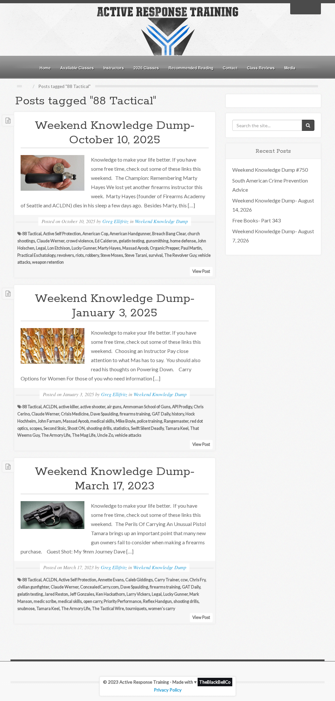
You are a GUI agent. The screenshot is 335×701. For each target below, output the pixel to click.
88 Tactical (32, 233)
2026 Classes (146, 68)
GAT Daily (161, 414)
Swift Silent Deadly (147, 428)
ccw (184, 579)
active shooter (92, 406)
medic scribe (45, 601)
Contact (230, 68)
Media (289, 68)
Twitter (305, 8)
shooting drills (99, 428)
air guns (114, 406)
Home (45, 68)
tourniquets (136, 608)
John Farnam (49, 421)
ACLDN (50, 406)
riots (80, 255)
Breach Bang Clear (169, 233)
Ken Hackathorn (110, 594)
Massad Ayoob (135, 248)
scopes (35, 428)
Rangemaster (176, 421)
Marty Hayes (109, 248)
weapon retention (48, 262)
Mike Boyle (125, 421)
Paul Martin (191, 248)
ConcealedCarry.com (99, 587)
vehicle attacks (128, 435)
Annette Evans (111, 579)
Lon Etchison (58, 248)
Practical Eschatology (36, 255)
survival (156, 255)
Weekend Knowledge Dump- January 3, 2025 (115, 306)
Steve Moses (111, 255)
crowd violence (79, 240)
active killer (69, 406)
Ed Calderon (106, 240)
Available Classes (77, 68)
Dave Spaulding (104, 414)
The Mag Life (84, 435)
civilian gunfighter (33, 587)
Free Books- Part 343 (256, 220)
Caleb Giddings (139, 579)
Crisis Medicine (75, 414)
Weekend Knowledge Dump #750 (270, 169)
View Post (201, 271)
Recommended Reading (190, 68)
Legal (41, 248)
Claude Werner (50, 240)
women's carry (161, 608)
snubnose (26, 608)
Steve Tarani (136, 255)
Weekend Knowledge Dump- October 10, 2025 (115, 133)
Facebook (297, 8)
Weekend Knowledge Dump (161, 221)
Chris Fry (197, 579)
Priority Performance (122, 601)
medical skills (102, 421)
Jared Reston (56, 594)
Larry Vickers (138, 594)
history (178, 414)
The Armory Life (55, 435)
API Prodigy (182, 406)
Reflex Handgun (157, 601)
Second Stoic (55, 428)
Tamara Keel (176, 428)
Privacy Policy (168, 689)
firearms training (135, 414)
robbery (92, 255)
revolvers (65, 255)
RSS (314, 8)
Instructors (113, 68)
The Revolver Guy (180, 255)
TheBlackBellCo (215, 682)
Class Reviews (261, 68)
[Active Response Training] (167, 30)
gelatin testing (131, 240)
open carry (92, 601)
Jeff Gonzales (82, 594)
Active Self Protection (62, 233)
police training (149, 421)
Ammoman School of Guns (146, 406)
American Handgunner (130, 233)
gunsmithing (157, 240)
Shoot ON (76, 428)
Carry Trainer (166, 579)
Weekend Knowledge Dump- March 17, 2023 (115, 479)
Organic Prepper (164, 248)
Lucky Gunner (84, 248)
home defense (183, 240)
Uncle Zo (105, 435)
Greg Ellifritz (115, 221)
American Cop (95, 233)
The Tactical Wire (108, 608)
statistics (121, 428)
